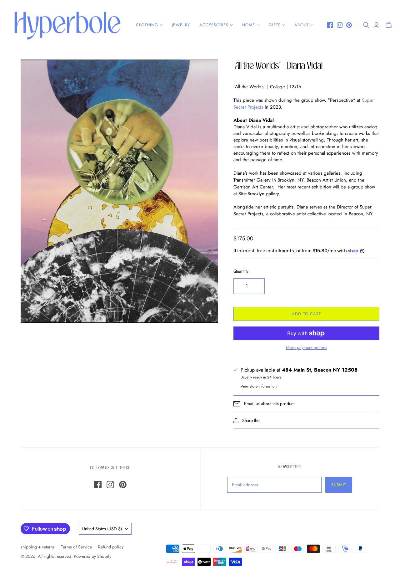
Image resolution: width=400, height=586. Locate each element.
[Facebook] (330, 25)
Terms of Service (76, 547)
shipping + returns (38, 547)
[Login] (376, 25)
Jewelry (181, 25)
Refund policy (110, 547)
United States (102, 529)
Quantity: (241, 271)
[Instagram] (339, 25)
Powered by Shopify (92, 556)
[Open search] (366, 25)
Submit (338, 485)
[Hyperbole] (67, 25)
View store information (259, 386)
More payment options (306, 348)
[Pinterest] (349, 25)
